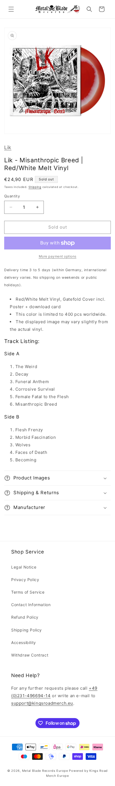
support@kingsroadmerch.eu (42, 703)
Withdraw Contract (29, 655)
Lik (7, 147)
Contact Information (31, 604)
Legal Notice (23, 567)
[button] (11, 9)
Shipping (34, 186)
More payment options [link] (57, 256)
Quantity (12, 196)
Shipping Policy (26, 630)
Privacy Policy (25, 579)
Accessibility (23, 642)
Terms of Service (28, 592)
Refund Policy (25, 617)
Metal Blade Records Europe (45, 771)
